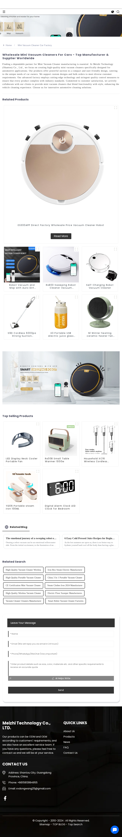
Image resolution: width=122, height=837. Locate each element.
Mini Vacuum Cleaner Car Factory (35, 45)
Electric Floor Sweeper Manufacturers (65, 593)
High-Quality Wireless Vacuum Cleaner (23, 593)
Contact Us (70, 753)
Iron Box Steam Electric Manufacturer (65, 570)
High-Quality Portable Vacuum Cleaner (23, 577)
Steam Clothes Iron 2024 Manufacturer (64, 585)
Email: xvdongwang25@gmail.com (29, 788)
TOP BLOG (59, 824)
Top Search (75, 824)
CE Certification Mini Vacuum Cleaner (23, 585)
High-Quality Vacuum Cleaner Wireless (23, 570)
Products (69, 736)
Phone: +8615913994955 (22, 782)
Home (9, 45)
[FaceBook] (5, 798)
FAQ (66, 747)
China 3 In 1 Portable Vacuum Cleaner (65, 577)
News (66, 742)
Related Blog (18, 527)
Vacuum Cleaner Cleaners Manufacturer (23, 601)
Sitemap (44, 824)
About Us (69, 731)
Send (61, 690)
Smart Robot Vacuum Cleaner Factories (65, 601)
